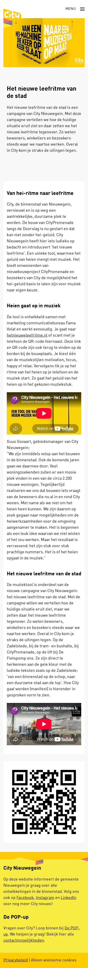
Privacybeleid (15, 960)
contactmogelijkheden (23, 940)
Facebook (25, 898)
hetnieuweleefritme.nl (27, 335)
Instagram (45, 898)
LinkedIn (68, 898)
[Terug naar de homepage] (12, 18)
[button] (75, 9)
